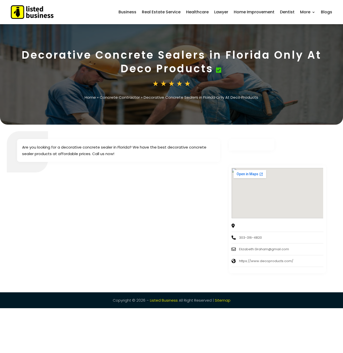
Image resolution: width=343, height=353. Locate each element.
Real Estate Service (161, 12)
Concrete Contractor (120, 97)
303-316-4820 (250, 237)
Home (90, 97)
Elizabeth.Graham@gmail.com (264, 249)
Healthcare (197, 12)
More (305, 12)
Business (127, 12)
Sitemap (223, 300)
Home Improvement (254, 12)
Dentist (287, 12)
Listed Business (164, 300)
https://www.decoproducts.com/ (266, 261)
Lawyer (221, 12)
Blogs (326, 12)
